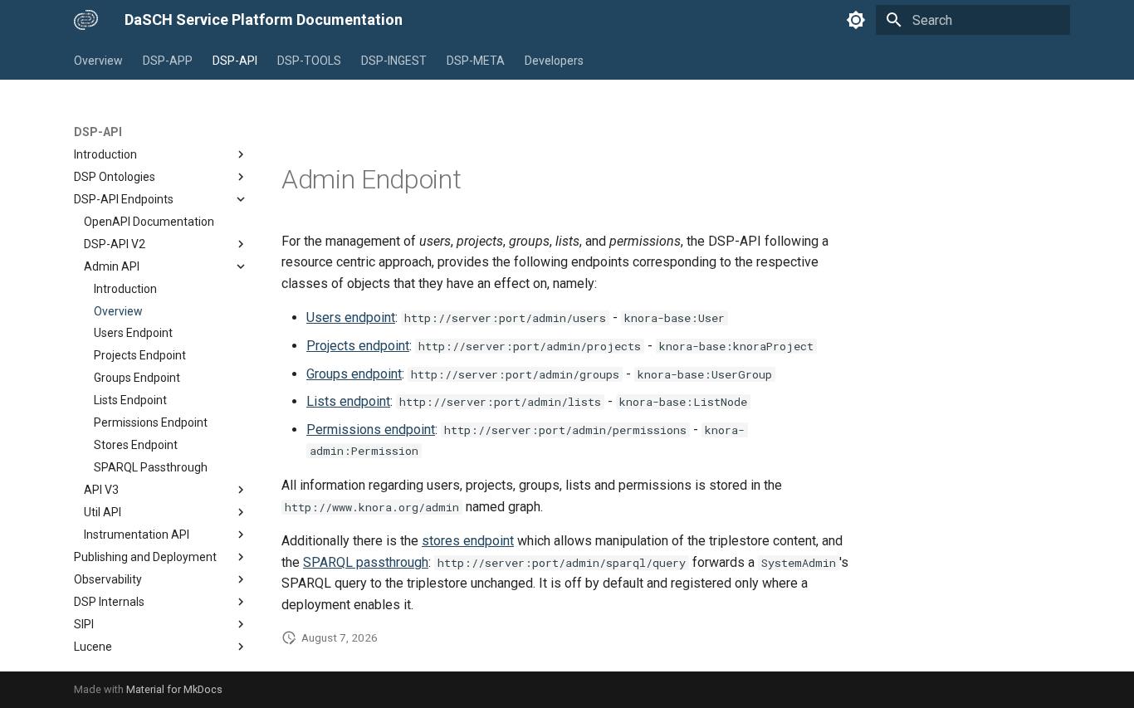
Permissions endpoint (370, 429)
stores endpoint (468, 541)
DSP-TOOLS (309, 60)
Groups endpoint (354, 374)
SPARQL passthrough (365, 562)
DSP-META (476, 60)
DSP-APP (168, 60)
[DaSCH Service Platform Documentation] (86, 20)
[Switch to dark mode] (855, 20)
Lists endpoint (348, 401)
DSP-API (235, 60)
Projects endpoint (357, 346)
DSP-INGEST (394, 60)
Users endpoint (350, 317)
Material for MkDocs (174, 689)
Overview (98, 60)
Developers (554, 60)
